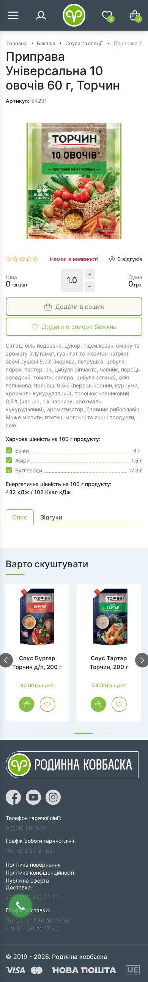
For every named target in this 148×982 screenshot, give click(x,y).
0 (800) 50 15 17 (26, 828)
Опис (19, 517)
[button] (45, 733)
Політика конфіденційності (40, 872)
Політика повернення (33, 864)
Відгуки (51, 517)
